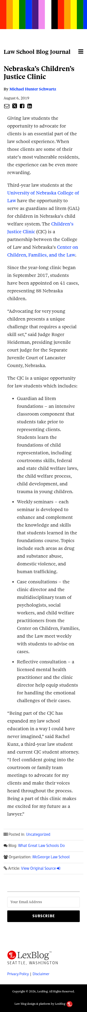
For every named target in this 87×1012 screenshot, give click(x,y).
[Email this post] (6, 106)
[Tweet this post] (14, 106)
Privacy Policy (18, 974)
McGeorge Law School (51, 857)
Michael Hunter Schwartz (32, 89)
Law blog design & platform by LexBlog (40, 1003)
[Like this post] (22, 106)
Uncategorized (38, 834)
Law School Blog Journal (37, 51)
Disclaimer (41, 974)
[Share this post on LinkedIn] (29, 106)
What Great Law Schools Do (41, 845)
